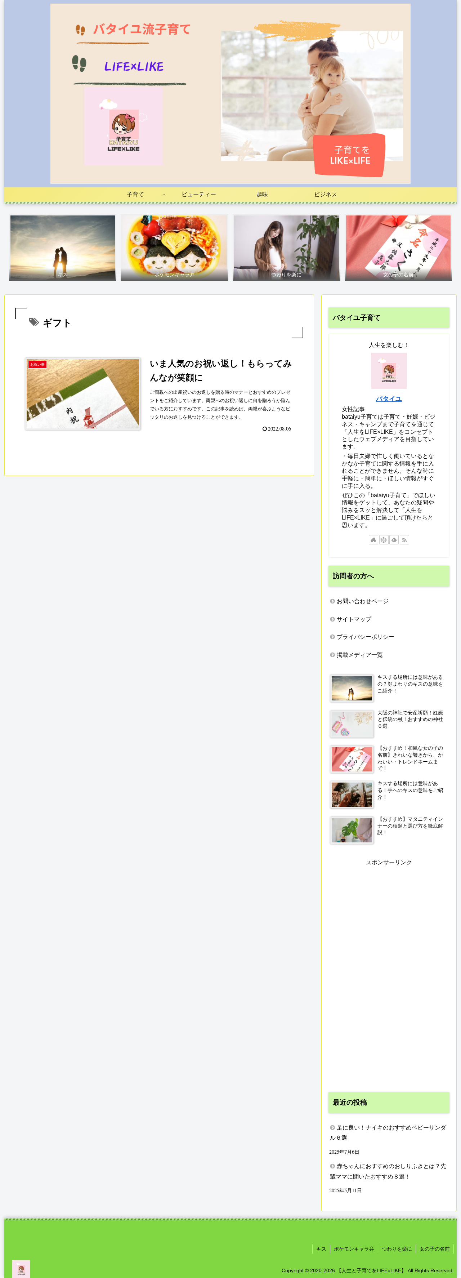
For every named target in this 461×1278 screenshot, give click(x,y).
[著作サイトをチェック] (373, 539)
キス (321, 1249)
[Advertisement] (389, 976)
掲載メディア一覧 (360, 655)
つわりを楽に (397, 1249)
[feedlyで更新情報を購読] (394, 539)
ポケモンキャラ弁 (354, 1249)
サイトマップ (354, 619)
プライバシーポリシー (365, 637)
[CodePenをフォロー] (384, 539)
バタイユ (389, 398)
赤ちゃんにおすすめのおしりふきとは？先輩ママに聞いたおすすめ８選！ (388, 1171)
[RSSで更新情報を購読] (404, 539)
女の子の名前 (435, 1249)
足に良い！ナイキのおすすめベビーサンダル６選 (388, 1133)
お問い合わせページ (363, 601)
